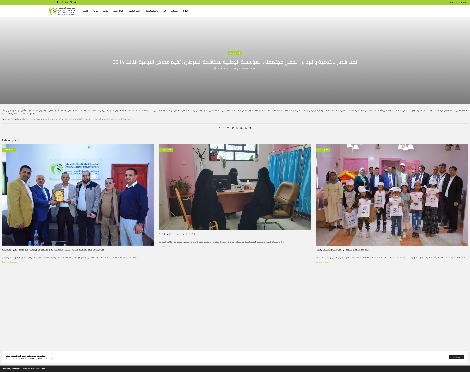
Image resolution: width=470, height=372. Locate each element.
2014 (13, 119)
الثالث (121, 119)
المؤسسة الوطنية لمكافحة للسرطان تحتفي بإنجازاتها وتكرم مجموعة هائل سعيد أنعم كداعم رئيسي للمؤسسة (53, 250)
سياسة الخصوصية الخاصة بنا (16, 358)
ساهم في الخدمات (152, 11)
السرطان (114, 119)
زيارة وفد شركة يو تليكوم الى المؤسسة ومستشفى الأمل (342, 250)
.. (9, 119)
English (463, 2)
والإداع (18, 119)
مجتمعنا (51, 119)
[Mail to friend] (237, 128)
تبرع (457, 2)
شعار (66, 119)
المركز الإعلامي (134, 11)
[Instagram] (66, 2)
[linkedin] (241, 128)
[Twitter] (62, 2)
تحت (82, 119)
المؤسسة (106, 119)
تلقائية (72, 119)
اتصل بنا (452, 2)
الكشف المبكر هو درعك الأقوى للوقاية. (177, 234)
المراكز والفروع (118, 11)
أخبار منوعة (174, 11)
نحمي (31, 119)
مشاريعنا (105, 11)
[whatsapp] (71, 2)
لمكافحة (59, 119)
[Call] (75, 2)
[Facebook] (58, 2)
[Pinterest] (233, 128)
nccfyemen (243, 68)
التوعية (128, 119)
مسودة (44, 119)
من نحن (95, 11)
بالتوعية (88, 119)
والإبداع (25, 119)
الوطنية (98, 119)
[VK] (228, 128)
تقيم (78, 119)
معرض (37, 119)
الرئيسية (85, 11)
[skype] (250, 128)
